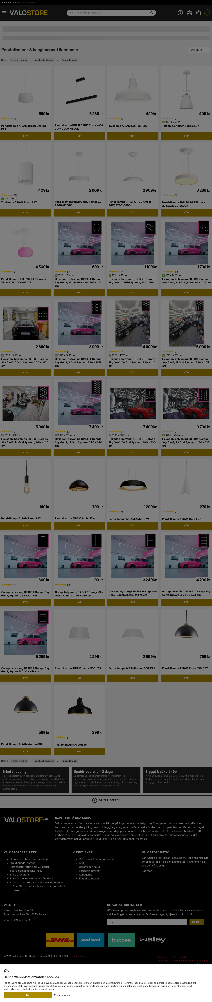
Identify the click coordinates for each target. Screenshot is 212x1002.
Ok (27, 995)
